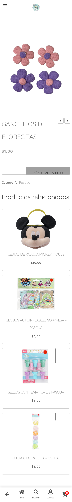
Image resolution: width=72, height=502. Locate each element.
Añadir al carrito (48, 173)
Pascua (24, 183)
